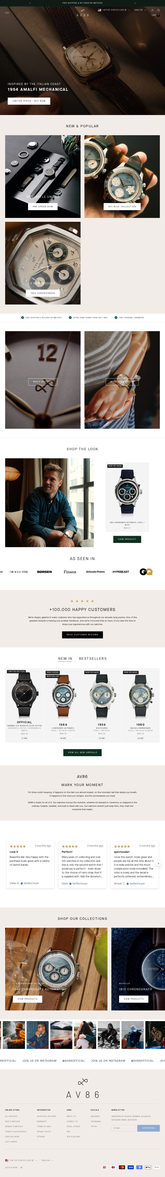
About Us (71, 1116)
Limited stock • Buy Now (29, 101)
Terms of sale (44, 1126)
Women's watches (122, 382)
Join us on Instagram (69, 1061)
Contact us (72, 1121)
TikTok (94, 1126)
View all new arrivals (82, 752)
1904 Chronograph (42, 293)
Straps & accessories (15, 1132)
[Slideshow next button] (158, 863)
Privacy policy (44, 1132)
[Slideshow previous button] (6, 863)
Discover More (12, 1137)
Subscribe (148, 1128)
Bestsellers (93, 659)
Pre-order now (43, 207)
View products (28, 999)
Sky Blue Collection (122, 207)
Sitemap (41, 1137)
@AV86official (34, 1061)
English (139, 10)
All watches (11, 1116)
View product (127, 539)
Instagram (96, 1121)
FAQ (68, 1132)
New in (65, 659)
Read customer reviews (82, 635)
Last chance (11, 1142)
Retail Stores (73, 1126)
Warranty (42, 1121)
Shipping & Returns (46, 1116)
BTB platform (73, 1137)
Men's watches (43, 382)
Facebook (95, 1116)
